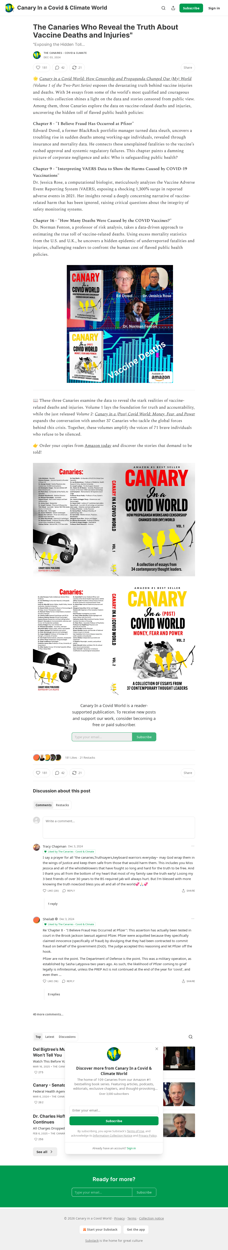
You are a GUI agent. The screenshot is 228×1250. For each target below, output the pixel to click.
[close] (156, 1048)
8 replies (54, 994)
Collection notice (151, 1218)
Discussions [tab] (67, 1037)
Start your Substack (102, 1229)
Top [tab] (38, 1037)
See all (42, 1152)
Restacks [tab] (62, 805)
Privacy (119, 1218)
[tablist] (52, 805)
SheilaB (48, 919)
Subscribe (191, 8)
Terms (131, 1218)
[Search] (163, 8)
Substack (92, 1240)
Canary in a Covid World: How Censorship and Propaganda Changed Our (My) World (115, 79)
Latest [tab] (49, 1037)
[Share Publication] (173, 8)
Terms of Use (135, 1131)
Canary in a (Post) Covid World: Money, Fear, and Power (145, 414)
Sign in (214, 8)
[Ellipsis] (192, 846)
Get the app (136, 1229)
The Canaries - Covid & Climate (65, 52)
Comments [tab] (43, 805)
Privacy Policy (148, 1135)
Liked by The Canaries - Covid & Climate (71, 851)
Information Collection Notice (112, 1135)
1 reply (52, 904)
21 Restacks (87, 758)
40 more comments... (48, 1014)
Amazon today (98, 445)
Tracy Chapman (54, 846)
